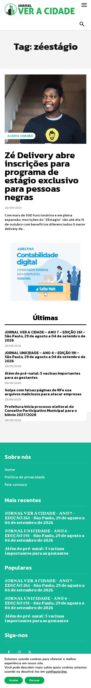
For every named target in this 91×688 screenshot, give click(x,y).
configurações (56, 672)
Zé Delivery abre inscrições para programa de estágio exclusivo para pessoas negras (42, 176)
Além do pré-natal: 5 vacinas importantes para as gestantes (42, 375)
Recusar (34, 680)
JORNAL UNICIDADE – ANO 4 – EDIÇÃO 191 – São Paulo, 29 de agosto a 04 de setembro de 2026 (45, 357)
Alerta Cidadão (20, 136)
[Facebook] (9, 652)
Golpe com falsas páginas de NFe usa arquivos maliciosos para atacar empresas (43, 392)
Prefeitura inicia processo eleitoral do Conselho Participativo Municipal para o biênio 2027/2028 (41, 410)
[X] (30, 652)
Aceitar (13, 680)
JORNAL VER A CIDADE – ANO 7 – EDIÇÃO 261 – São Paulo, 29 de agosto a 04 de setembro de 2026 (45, 336)
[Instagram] (19, 652)
